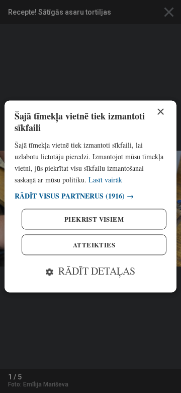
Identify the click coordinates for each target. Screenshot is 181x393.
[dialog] (90, 196)
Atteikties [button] (94, 245)
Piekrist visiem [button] (94, 219)
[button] (90, 196)
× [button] (160, 112)
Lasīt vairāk (105, 179)
